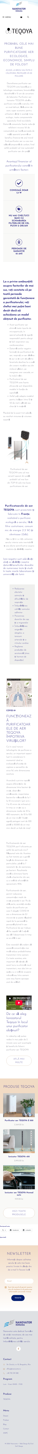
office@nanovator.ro (14, 1369)
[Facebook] (18, 1348)
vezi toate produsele (19, 1213)
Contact (6, 1429)
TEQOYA (6, 1399)
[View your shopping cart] (21, 17)
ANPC (5, 1433)
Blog (4, 1424)
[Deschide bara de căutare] (28, 17)
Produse (6, 1420)
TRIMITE (18, 1298)
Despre (5, 1416)
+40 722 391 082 (12, 1373)
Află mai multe (19, 1060)
